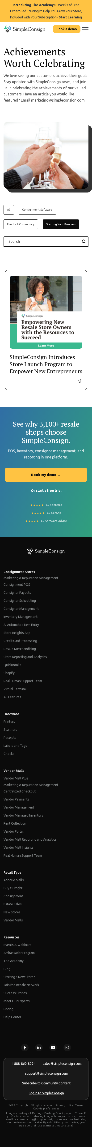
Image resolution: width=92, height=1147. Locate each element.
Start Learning (70, 17)
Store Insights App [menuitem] (17, 633)
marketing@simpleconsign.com (41, 1119)
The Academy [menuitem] (14, 961)
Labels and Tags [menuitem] (15, 746)
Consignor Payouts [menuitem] (17, 593)
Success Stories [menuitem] (15, 993)
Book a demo (66, 29)
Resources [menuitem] (11, 937)
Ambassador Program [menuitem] (19, 953)
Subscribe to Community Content (46, 1083)
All (8, 209)
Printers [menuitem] (9, 721)
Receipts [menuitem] (10, 738)
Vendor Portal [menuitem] (14, 831)
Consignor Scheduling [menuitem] (20, 601)
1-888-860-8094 (23, 1064)
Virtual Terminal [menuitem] (15, 689)
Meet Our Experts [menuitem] (17, 1001)
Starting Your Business (60, 224)
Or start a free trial (46, 490)
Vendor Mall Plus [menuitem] (16, 778)
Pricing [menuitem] (8, 1009)
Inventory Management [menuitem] (21, 617)
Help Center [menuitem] (12, 1017)
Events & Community (20, 224)
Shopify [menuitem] (9, 673)
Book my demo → (46, 475)
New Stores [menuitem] (12, 912)
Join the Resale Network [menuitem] (21, 985)
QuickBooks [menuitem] (12, 665)
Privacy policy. (65, 1105)
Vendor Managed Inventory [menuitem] (23, 815)
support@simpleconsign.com (46, 1073)
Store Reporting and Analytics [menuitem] (25, 657)
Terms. (79, 1105)
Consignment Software (37, 209)
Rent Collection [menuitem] (15, 823)
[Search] (83, 241)
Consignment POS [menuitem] (17, 584)
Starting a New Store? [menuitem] (19, 977)
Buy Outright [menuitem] (13, 888)
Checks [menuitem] (9, 754)
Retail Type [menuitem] (12, 872)
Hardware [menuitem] (11, 714)
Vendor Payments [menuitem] (16, 799)
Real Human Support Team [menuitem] (23, 681)
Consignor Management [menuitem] (21, 609)
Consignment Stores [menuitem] (19, 572)
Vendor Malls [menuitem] (14, 771)
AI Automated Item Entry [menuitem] (21, 625)
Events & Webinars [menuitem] (17, 945)
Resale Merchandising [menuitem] (20, 649)
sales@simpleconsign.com (62, 1064)
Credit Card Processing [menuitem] (20, 641)
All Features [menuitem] (12, 697)
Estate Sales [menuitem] (13, 904)
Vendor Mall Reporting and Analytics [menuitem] (30, 839)
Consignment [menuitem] (13, 896)
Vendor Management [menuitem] (19, 807)
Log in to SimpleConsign (46, 1093)
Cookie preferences (46, 1108)
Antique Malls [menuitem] (14, 880)
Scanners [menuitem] (10, 730)
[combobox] (46, 241)
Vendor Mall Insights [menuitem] (18, 847)
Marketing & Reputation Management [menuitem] (31, 578)
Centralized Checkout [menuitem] (20, 791)
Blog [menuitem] (7, 969)
